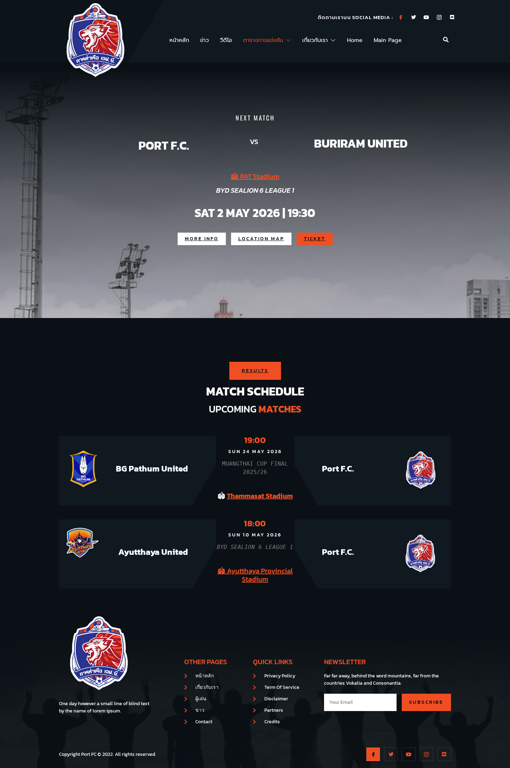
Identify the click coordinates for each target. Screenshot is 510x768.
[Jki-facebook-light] (400, 17)
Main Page (388, 40)
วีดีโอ (226, 40)
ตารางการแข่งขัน (263, 40)
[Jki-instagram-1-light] (439, 17)
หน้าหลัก (179, 40)
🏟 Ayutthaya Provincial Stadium (255, 575)
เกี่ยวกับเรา (315, 40)
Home (355, 40)
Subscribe (426, 702)
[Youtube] (426, 17)
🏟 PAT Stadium (255, 176)
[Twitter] (413, 17)
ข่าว (204, 40)
